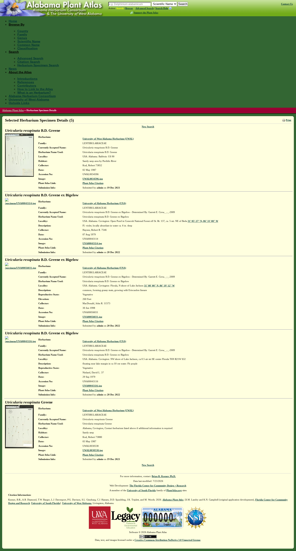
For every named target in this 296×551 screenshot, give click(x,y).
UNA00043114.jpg (92, 243)
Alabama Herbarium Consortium (32, 96)
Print (288, 120)
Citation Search (28, 61)
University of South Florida (141, 490)
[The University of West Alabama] (100, 517)
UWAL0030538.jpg (93, 450)
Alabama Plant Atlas (13, 110)
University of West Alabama (29, 99)
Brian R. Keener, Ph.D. (164, 476)
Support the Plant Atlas (146, 12)
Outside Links (19, 103)
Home (13, 21)
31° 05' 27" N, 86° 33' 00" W (203, 221)
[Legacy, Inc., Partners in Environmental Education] (125, 517)
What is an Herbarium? (34, 92)
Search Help (161, 8)
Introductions (27, 78)
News (13, 68)
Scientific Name (28, 41)
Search (120, 8)
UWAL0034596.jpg (93, 178)
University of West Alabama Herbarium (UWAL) (108, 138)
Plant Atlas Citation (93, 183)
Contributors (26, 85)
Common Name (28, 45)
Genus (22, 38)
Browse (129, 8)
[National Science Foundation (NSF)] (195, 517)
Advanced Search (144, 8)
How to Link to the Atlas (35, 89)
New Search (148, 126)
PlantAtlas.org (174, 490)
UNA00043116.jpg (92, 385)
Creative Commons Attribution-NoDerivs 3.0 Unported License (167, 540)
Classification (27, 48)
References (25, 82)
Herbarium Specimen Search (38, 65)
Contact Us (287, 4)
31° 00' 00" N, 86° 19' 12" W (159, 285)
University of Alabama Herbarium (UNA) (104, 203)
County (22, 31)
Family (22, 34)
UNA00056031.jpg (92, 316)
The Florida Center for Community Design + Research (157, 485)
